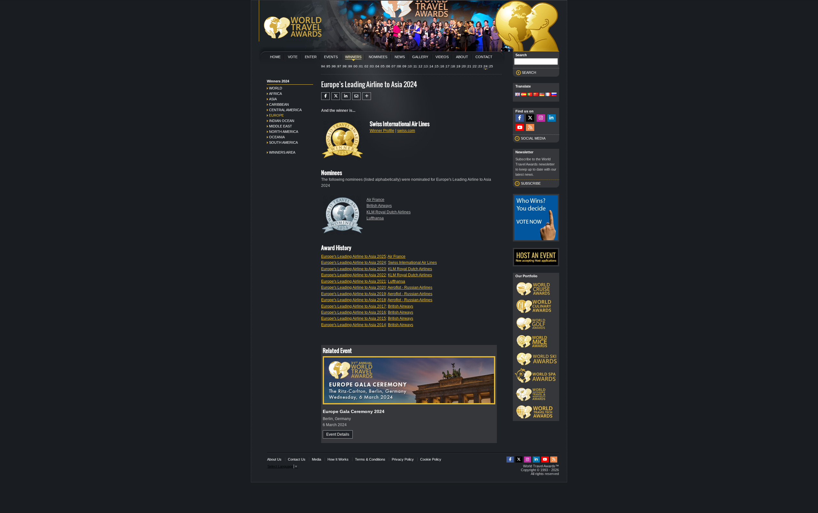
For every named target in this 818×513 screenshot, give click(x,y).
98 (345, 66)
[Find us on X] (530, 118)
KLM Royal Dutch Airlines (389, 212)
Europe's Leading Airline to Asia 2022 (353, 275)
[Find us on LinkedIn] (551, 118)
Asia (273, 99)
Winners (353, 57)
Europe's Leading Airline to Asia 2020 (353, 287)
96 (334, 66)
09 (404, 66)
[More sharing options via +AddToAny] (367, 96)
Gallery (420, 57)
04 (377, 66)
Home (275, 57)
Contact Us (296, 459)
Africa (275, 94)
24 (486, 66)
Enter (311, 57)
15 (437, 66)
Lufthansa (375, 218)
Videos (442, 57)
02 (366, 66)
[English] (517, 95)
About (462, 57)
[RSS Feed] (530, 127)
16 (442, 66)
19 (458, 66)
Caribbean (279, 104)
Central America (285, 110)
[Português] (529, 95)
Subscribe (531, 183)
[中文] (535, 95)
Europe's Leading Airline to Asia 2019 (353, 294)
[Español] (523, 95)
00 (356, 66)
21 (469, 66)
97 (339, 66)
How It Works (338, 459)
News (400, 57)
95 (328, 66)
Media (316, 459)
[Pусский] (554, 95)
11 (415, 66)
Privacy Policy (403, 459)
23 (480, 66)
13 (426, 66)
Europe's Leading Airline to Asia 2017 (353, 306)
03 (372, 66)
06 (388, 66)
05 (383, 66)
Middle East (280, 126)
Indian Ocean (281, 121)
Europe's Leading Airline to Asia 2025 (353, 256)
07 (394, 66)
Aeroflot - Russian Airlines (410, 287)
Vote (292, 57)
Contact (483, 57)
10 (410, 66)
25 (491, 66)
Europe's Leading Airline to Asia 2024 (353, 262)
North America (283, 132)
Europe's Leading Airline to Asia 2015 (353, 318)
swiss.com (406, 130)
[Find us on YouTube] (519, 127)
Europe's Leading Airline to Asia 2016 (353, 312)
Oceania (277, 137)
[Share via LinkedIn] (346, 96)
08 (399, 66)
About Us (274, 459)
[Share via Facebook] (325, 96)
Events (331, 57)
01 (361, 66)
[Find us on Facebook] (519, 118)
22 (475, 66)
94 (323, 66)
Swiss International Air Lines (412, 262)
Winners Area (282, 152)
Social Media (533, 138)
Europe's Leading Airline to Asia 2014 (353, 325)
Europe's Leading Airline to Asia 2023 (353, 269)
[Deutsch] (541, 95)
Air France (375, 199)
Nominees (378, 57)
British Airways (379, 205)
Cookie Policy (430, 459)
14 (431, 66)
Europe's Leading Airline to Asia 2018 (353, 300)
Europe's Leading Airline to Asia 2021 (353, 281)
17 (448, 66)
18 (453, 66)
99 (350, 66)
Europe (276, 115)
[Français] (548, 95)
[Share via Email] (356, 96)
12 (420, 66)
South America (283, 142)
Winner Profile (382, 130)
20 (464, 66)
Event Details (337, 434)
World (275, 88)
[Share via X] (336, 96)
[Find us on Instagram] (540, 118)
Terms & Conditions (370, 459)
